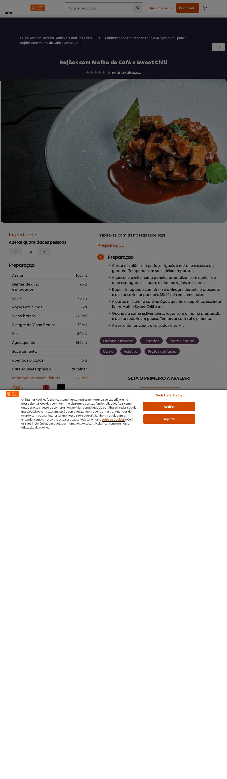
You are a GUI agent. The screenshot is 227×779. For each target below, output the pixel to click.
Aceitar (169, 406)
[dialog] (113, 584)
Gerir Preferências (169, 395)
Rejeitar (169, 419)
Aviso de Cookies (113, 419)
